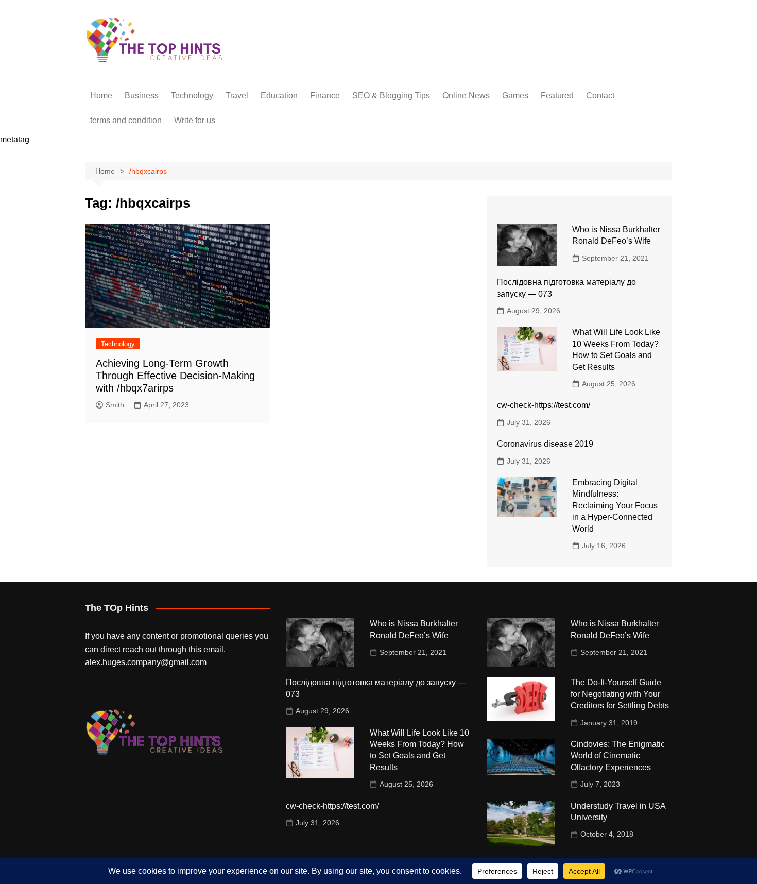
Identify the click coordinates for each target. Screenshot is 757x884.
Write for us (194, 120)
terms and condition (126, 120)
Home (101, 95)
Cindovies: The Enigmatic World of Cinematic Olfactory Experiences (618, 756)
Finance (325, 95)
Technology (192, 95)
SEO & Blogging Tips (391, 95)
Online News (466, 95)
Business (142, 95)
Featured (557, 95)
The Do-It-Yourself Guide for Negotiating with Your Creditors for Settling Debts (620, 694)
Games (515, 95)
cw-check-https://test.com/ (543, 405)
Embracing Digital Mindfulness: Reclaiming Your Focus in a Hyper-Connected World (615, 505)
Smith (115, 405)
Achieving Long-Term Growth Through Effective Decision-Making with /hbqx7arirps (175, 376)
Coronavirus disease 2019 (545, 443)
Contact (600, 95)
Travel (237, 95)
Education (279, 95)
